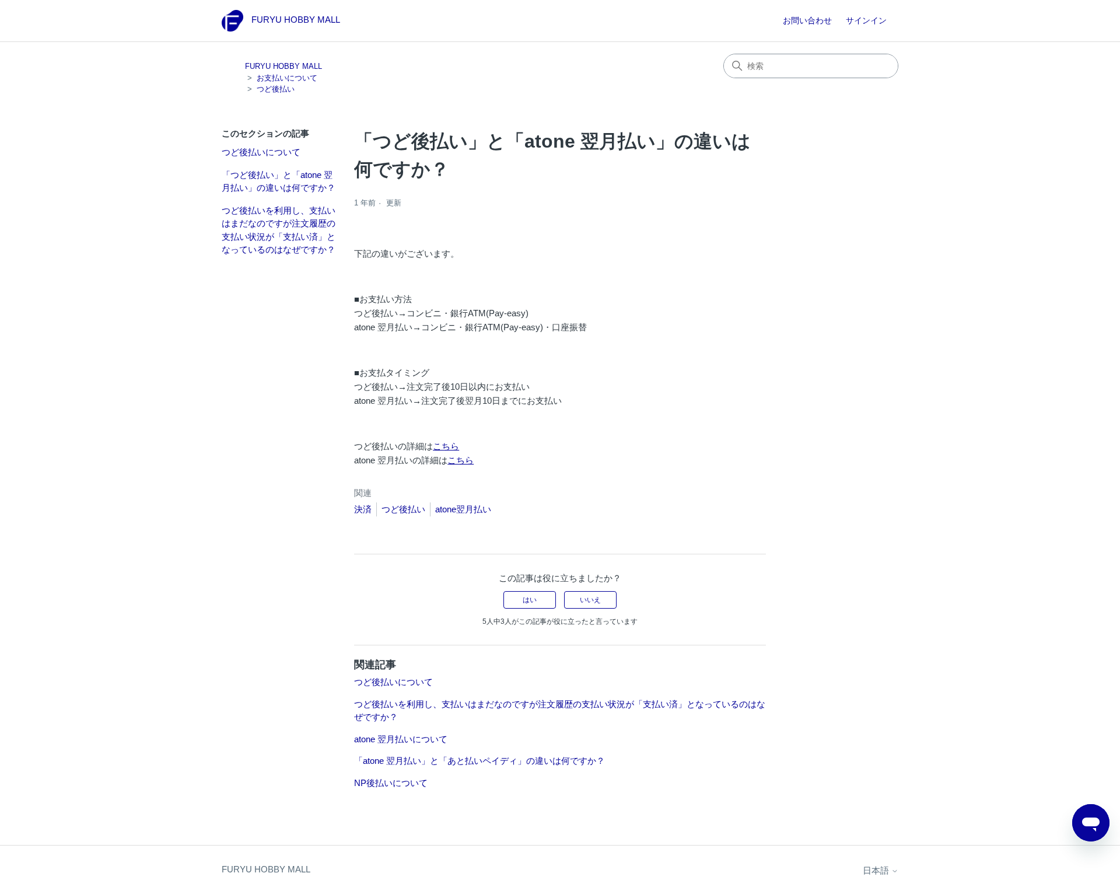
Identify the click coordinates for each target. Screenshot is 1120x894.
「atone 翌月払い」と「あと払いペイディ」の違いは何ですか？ (479, 761)
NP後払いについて (391, 783)
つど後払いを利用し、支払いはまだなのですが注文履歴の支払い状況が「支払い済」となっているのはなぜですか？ (278, 230)
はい (530, 600)
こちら (446, 446)
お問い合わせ (807, 20)
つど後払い (276, 89)
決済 (363, 509)
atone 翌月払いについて (400, 739)
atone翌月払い (463, 509)
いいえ (590, 600)
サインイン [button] (866, 20)
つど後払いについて (261, 152)
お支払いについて (287, 78)
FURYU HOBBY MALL (283, 66)
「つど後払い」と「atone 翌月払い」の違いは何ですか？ (278, 181)
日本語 (877, 870)
